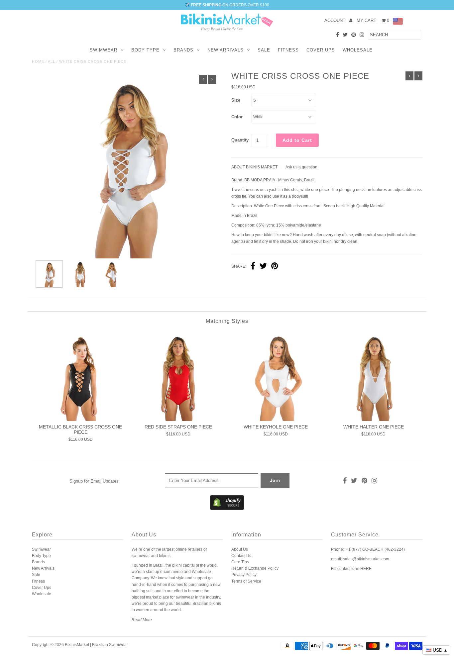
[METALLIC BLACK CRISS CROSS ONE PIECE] (80, 376)
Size (235, 100)
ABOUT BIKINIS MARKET (254, 167)
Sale (264, 49)
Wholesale (358, 49)
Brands (183, 49)
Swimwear (103, 49)
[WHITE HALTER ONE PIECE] (373, 376)
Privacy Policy (244, 574)
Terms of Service (246, 581)
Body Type (145, 49)
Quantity (240, 140)
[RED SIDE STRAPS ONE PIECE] (178, 376)
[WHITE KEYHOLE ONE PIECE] (275, 376)
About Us (239, 549)
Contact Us (241, 555)
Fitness (288, 49)
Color (237, 116)
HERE (366, 568)
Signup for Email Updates (94, 481)
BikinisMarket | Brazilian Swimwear (96, 644)
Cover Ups (320, 49)
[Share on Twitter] (263, 267)
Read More (142, 619)
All (51, 61)
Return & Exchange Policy (255, 568)
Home (38, 61)
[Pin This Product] (274, 267)
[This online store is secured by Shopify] (227, 508)
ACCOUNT (335, 20)
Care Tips (240, 562)
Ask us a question (301, 167)
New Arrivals (225, 49)
